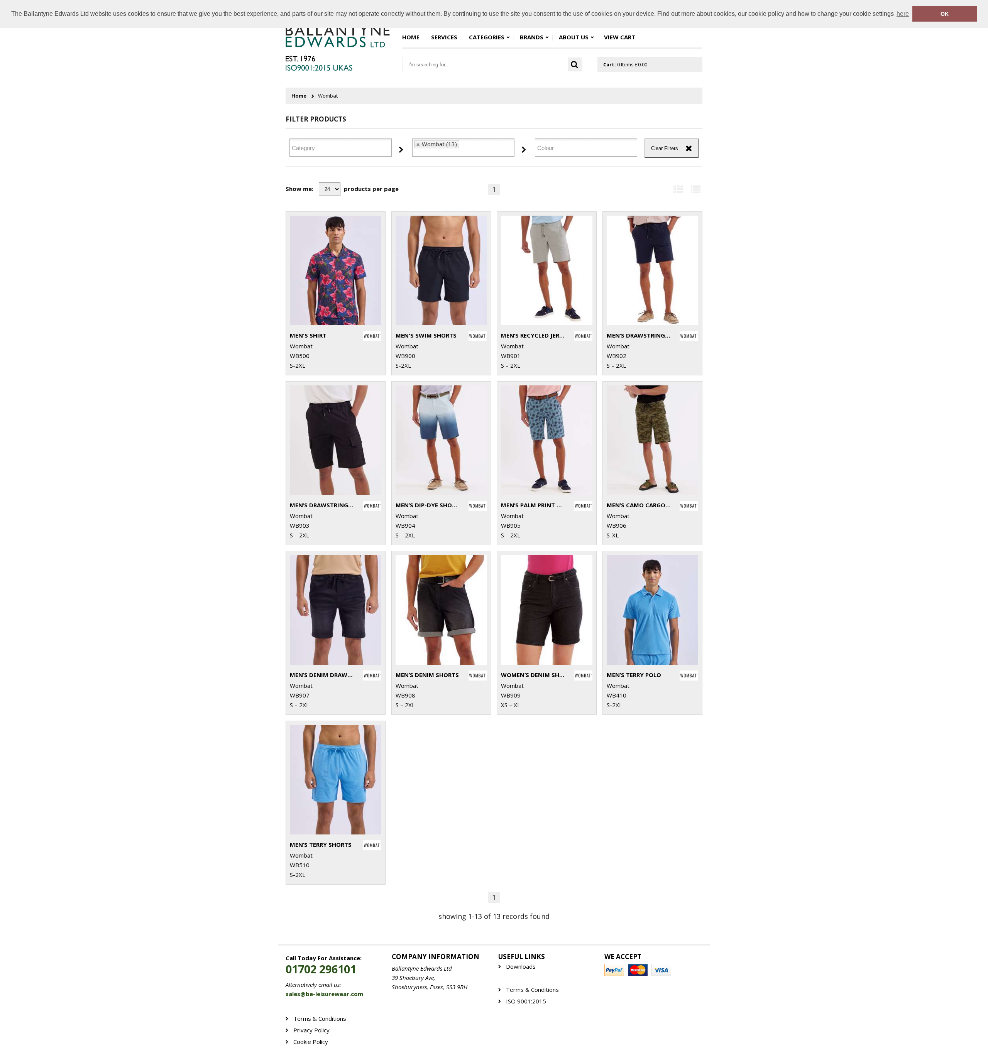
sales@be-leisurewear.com (324, 994)
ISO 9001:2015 (526, 1001)
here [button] (903, 13)
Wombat (328, 95)
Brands (531, 37)
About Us (574, 37)
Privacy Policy (311, 1030)
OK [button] (945, 14)
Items (625, 64)
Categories (486, 37)
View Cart (619, 37)
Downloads (521, 966)
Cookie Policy (310, 1042)
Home (411, 37)
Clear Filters (664, 148)
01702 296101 (321, 969)
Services (444, 37)
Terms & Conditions (532, 990)
